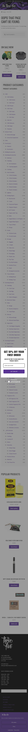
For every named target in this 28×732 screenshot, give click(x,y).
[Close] (25, 349)
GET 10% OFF (14, 371)
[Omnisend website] (14, 380)
